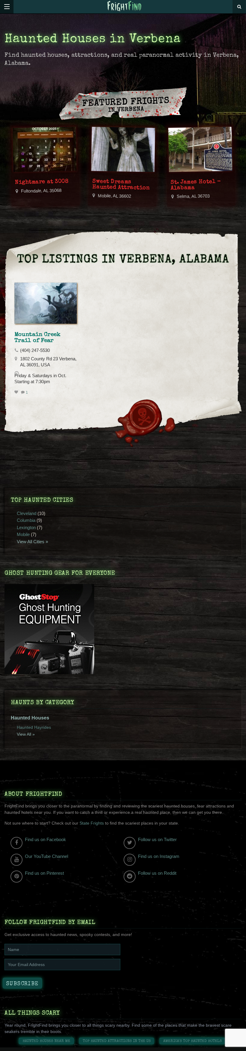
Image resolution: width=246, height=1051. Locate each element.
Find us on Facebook (45, 839)
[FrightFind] (124, 6)
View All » (26, 734)
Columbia (26, 520)
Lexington (26, 527)
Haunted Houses (30, 717)
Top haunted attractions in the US (117, 1041)
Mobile (23, 534)
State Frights (92, 823)
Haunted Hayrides (34, 727)
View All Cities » (32, 541)
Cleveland (26, 513)
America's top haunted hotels (192, 1041)
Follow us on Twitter (157, 839)
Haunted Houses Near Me (46, 1041)
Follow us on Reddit (157, 873)
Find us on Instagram (158, 856)
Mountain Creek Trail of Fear (37, 338)
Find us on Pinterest (44, 873)
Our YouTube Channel (46, 856)
